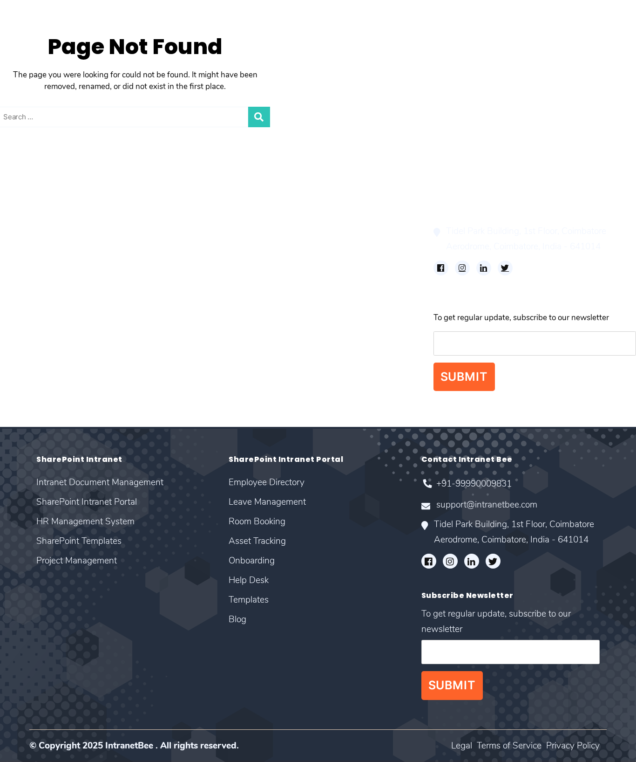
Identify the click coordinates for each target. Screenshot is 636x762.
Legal (461, 746)
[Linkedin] (483, 268)
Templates (235, 271)
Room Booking (244, 218)
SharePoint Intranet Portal (47, 204)
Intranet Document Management (58, 191)
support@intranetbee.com (498, 213)
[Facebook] (440, 268)
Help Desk (235, 258)
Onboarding (238, 245)
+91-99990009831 (486, 195)
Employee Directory (252, 191)
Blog (225, 284)
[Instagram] (462, 268)
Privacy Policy (573, 746)
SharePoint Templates (39, 231)
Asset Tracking (243, 231)
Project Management (37, 245)
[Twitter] (505, 268)
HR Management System (44, 218)
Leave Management (251, 204)
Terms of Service (509, 746)
